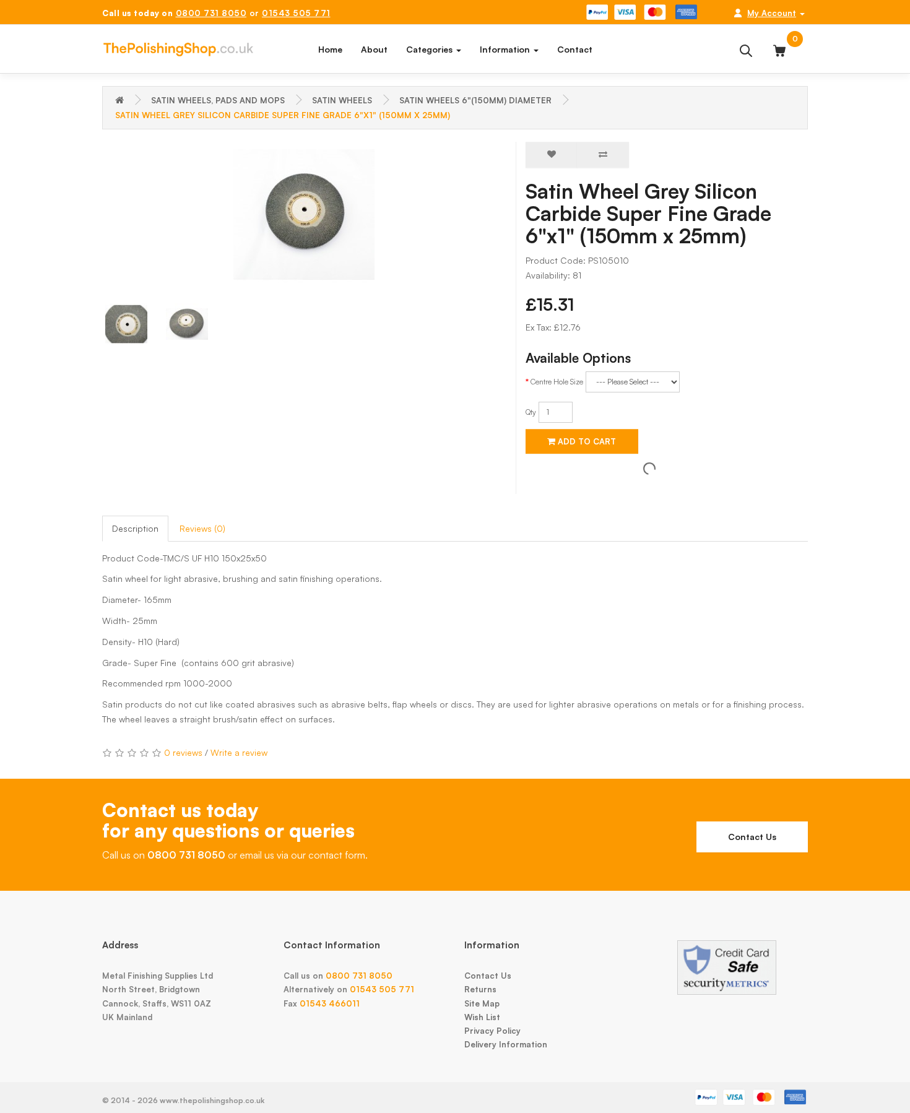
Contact (574, 49)
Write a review (238, 752)
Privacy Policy (492, 1031)
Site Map (482, 1003)
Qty (531, 412)
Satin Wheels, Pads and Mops (218, 100)
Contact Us (752, 836)
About (374, 49)
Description (135, 528)
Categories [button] (430, 49)
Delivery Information (505, 1044)
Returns (480, 989)
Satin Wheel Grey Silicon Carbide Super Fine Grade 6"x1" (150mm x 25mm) (282, 115)
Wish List (482, 1017)
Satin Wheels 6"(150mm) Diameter (475, 100)
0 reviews (183, 752)
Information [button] (506, 49)
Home (330, 49)
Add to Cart (585, 441)
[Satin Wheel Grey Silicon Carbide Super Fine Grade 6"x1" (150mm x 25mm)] (304, 215)
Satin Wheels (342, 100)
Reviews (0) (202, 528)
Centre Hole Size (557, 381)
